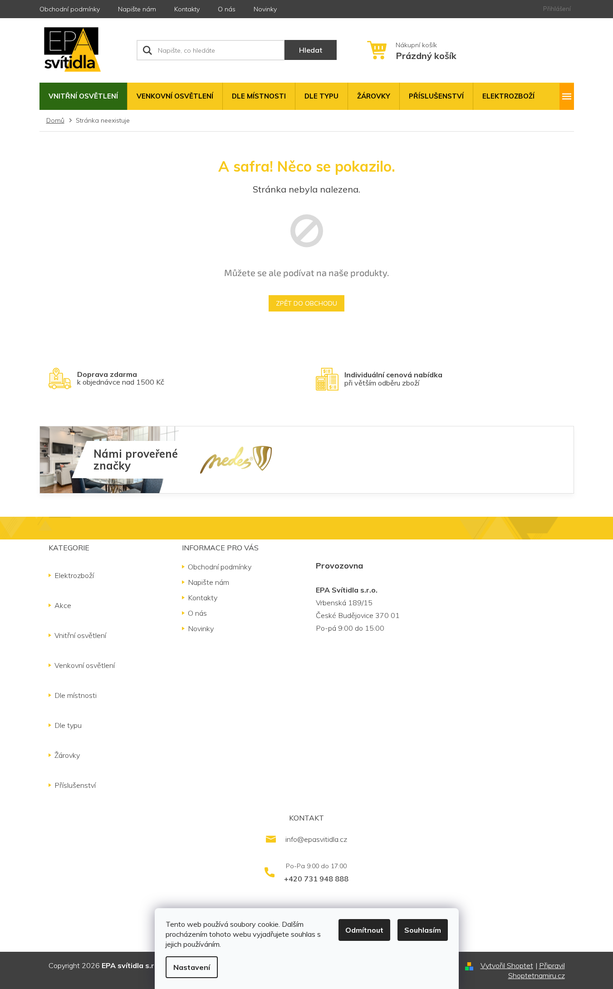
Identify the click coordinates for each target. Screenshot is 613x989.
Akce (62, 605)
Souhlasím (422, 930)
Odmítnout (364, 930)
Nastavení (191, 967)
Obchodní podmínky (69, 9)
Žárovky (67, 755)
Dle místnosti (75, 695)
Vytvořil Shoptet (507, 965)
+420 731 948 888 (316, 878)
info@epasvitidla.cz (316, 839)
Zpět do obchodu (306, 303)
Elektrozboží (74, 575)
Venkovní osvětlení (84, 665)
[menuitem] (83, 96)
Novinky (265, 9)
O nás (226, 9)
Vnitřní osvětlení (80, 635)
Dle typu (68, 725)
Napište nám (137, 9)
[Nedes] (236, 459)
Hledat (310, 49)
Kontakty (187, 9)
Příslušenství (75, 785)
